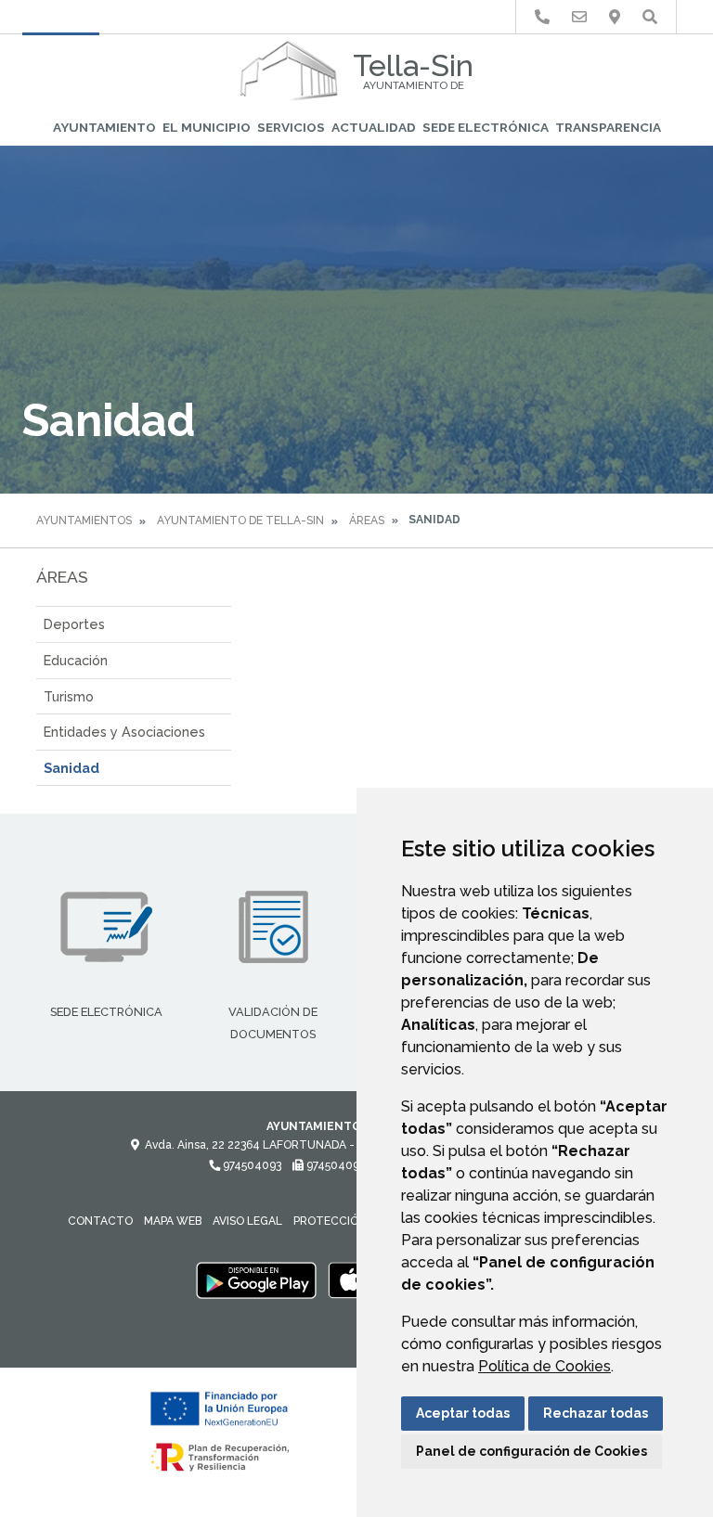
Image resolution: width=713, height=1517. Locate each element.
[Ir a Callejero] (614, 17)
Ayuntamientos (84, 520)
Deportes (74, 624)
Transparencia (608, 127)
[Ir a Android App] (256, 1279)
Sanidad (71, 768)
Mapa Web (172, 1221)
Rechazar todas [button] (595, 1413)
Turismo (69, 696)
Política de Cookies (544, 1366)
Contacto (100, 1221)
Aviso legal (247, 1221)
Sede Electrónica (485, 127)
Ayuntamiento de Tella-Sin (240, 520)
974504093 (250, 1165)
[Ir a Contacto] (579, 17)
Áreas (366, 520)
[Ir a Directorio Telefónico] (542, 17)
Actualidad (373, 127)
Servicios (291, 127)
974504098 (335, 1165)
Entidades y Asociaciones (124, 731)
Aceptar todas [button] (463, 1413)
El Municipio (206, 127)
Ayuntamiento (104, 127)
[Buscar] (649, 17)
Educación (76, 660)
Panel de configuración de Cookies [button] (531, 1451)
